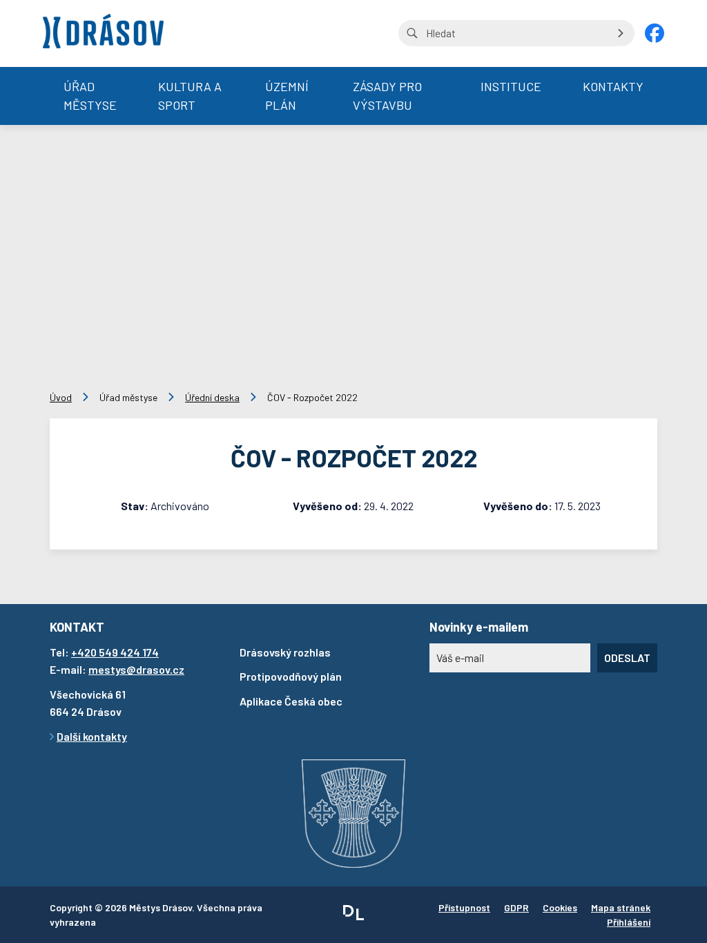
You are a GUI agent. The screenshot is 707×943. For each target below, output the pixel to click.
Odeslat (627, 657)
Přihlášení (628, 922)
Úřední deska (212, 397)
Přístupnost (464, 907)
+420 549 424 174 (115, 652)
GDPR (516, 907)
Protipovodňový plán (291, 676)
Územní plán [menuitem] (287, 96)
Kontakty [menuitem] (613, 86)
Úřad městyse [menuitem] (90, 96)
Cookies (560, 907)
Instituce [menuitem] (511, 86)
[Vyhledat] (621, 33)
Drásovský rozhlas (285, 652)
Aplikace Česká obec (291, 701)
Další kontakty (92, 736)
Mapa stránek (620, 907)
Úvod (61, 397)
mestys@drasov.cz (136, 669)
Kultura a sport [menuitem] (190, 96)
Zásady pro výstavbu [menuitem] (387, 96)
